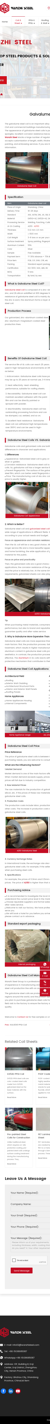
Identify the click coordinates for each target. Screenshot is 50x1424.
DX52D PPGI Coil (15, 1074)
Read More (11, 1097)
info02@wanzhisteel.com (25, 1345)
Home (8, 94)
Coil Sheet (21, 94)
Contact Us (22, 1017)
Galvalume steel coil (15, 289)
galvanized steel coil (40, 528)
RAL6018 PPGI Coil (18, 1024)
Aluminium (23, 658)
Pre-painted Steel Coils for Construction (18, 1136)
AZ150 (36, 226)
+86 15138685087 (17, 1351)
